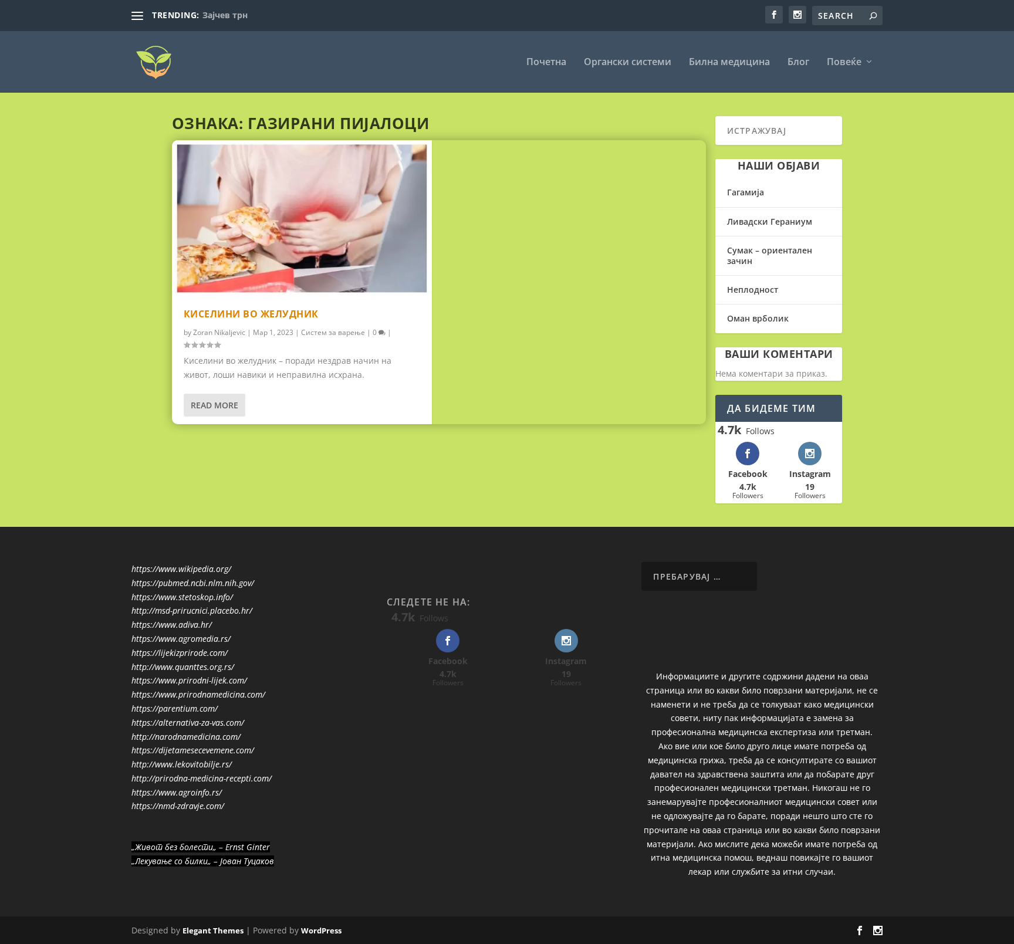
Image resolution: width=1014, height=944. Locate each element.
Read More (214, 405)
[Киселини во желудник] (302, 218)
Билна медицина (729, 62)
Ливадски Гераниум (769, 221)
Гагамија (745, 192)
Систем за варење (333, 332)
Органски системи (627, 62)
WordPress (321, 930)
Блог (798, 62)
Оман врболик (758, 318)
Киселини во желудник (251, 313)
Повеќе (844, 62)
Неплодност (752, 289)
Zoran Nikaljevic (219, 332)
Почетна (546, 62)
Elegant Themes (213, 930)
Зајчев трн (225, 15)
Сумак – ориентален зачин (769, 255)
